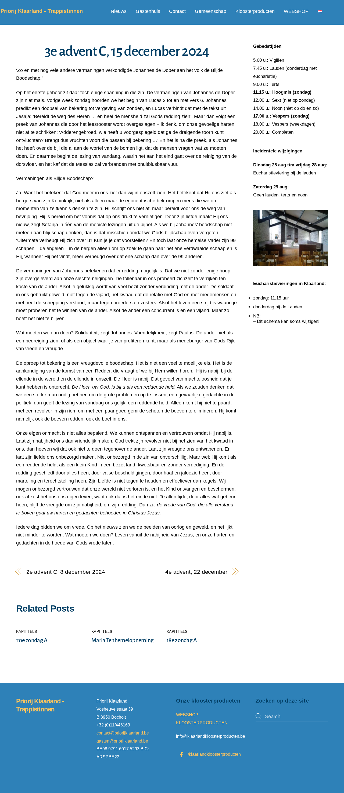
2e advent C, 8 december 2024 (65, 572)
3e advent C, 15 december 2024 (127, 51)
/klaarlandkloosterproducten (214, 754)
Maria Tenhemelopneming (122, 640)
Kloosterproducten (255, 11)
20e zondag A (32, 640)
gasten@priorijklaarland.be (122, 741)
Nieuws (119, 11)
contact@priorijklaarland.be (123, 732)
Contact (177, 11)
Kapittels (26, 632)
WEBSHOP (296, 11)
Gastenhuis (148, 11)
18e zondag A (182, 640)
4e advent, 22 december (196, 572)
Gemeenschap (210, 11)
